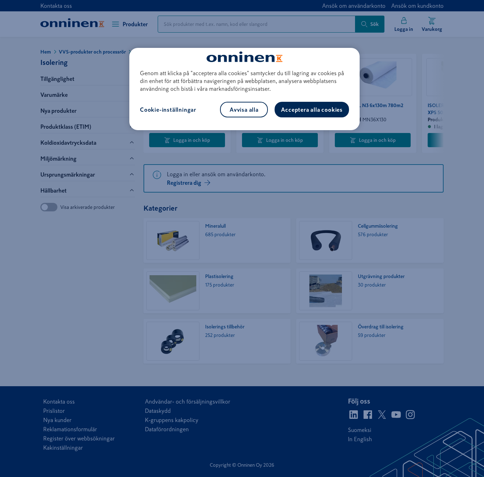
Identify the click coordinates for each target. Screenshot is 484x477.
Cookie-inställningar (168, 109)
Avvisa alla (244, 109)
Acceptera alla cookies (312, 109)
